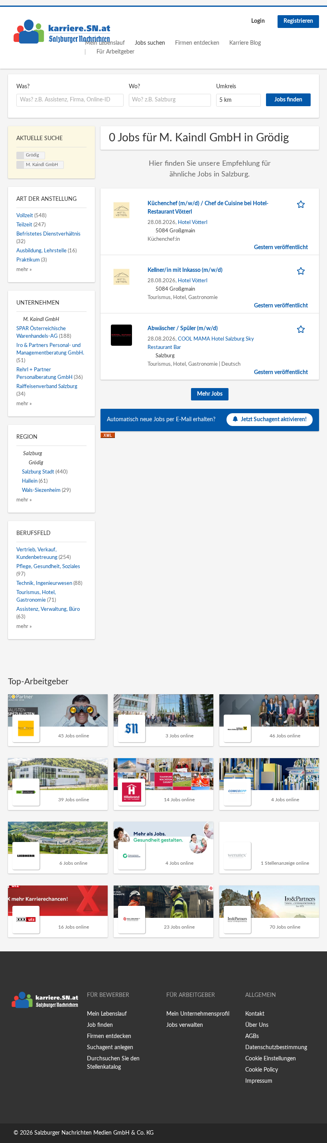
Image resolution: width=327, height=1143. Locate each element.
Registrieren (298, 21)
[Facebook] (14, 1028)
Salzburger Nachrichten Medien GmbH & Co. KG (94, 1133)
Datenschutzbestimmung (276, 1047)
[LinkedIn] (38, 1028)
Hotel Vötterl (192, 222)
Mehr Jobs (210, 394)
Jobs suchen (150, 43)
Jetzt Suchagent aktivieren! (274, 419)
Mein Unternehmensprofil (197, 1014)
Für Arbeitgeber (115, 52)
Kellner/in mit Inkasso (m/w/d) (185, 270)
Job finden (100, 1025)
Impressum (258, 1081)
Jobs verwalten (184, 1025)
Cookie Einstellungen (270, 1059)
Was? (23, 86)
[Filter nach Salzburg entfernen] (19, 453)
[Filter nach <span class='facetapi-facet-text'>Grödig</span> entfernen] (20, 155)
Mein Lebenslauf (107, 1014)
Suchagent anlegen (110, 1047)
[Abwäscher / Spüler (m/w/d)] (121, 335)
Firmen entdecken (197, 43)
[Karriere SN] (62, 32)
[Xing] (27, 1028)
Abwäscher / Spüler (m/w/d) (183, 328)
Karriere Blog (245, 43)
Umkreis (226, 86)
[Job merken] (302, 204)
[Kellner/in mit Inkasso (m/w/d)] (121, 276)
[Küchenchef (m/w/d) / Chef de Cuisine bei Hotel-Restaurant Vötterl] (121, 210)
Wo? (134, 86)
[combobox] (70, 100)
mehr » (24, 269)
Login (258, 21)
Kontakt (254, 1014)
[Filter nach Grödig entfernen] (25, 462)
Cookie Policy (261, 1070)
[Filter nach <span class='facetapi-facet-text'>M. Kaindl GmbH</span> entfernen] (20, 164)
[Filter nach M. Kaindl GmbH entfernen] (19, 319)
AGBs (252, 1036)
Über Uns (256, 1025)
